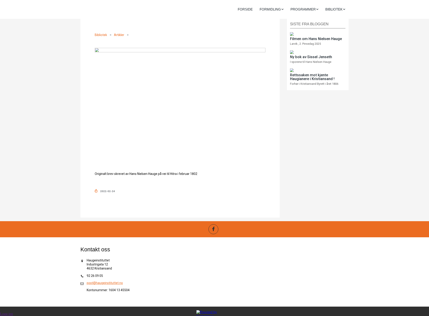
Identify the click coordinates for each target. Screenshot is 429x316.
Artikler (119, 35)
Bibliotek (101, 35)
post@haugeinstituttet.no (105, 283)
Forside (245, 9)
